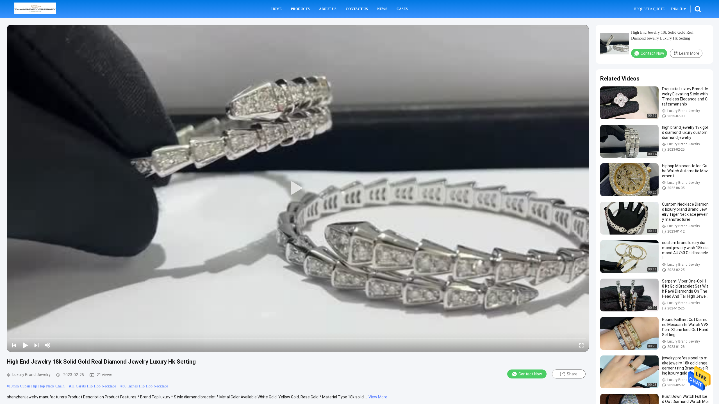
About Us (327, 9)
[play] (298, 188)
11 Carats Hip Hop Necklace (93, 386)
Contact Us (357, 9)
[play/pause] (25, 345)
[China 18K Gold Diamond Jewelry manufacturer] (35, 9)
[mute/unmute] (47, 345)
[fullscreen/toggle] (581, 345)
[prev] (14, 345)
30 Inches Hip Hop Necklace (145, 386)
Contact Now (530, 374)
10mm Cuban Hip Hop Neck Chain (37, 386)
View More (377, 397)
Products (300, 9)
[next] (36, 345)
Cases (402, 9)
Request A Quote (649, 9)
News (382, 9)
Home (276, 9)
